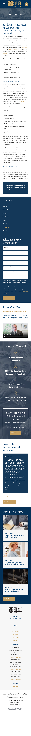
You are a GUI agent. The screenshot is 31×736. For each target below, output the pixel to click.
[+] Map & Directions (15, 658)
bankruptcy (5, 53)
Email (4, 262)
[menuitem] (15, 206)
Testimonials (15, 637)
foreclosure (21, 102)
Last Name (5, 252)
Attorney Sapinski (15, 631)
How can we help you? (8, 272)
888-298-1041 (15, 618)
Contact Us (15, 640)
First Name (5, 247)
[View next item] (7, 497)
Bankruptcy (15, 634)
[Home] (15, 4)
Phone (4, 257)
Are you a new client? (8, 267)
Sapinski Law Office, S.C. (15, 49)
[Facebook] (14, 686)
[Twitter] (17, 686)
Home (15, 628)
